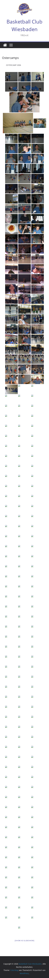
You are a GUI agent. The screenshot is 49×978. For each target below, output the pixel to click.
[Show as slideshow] (24, 940)
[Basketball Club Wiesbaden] (5, 45)
